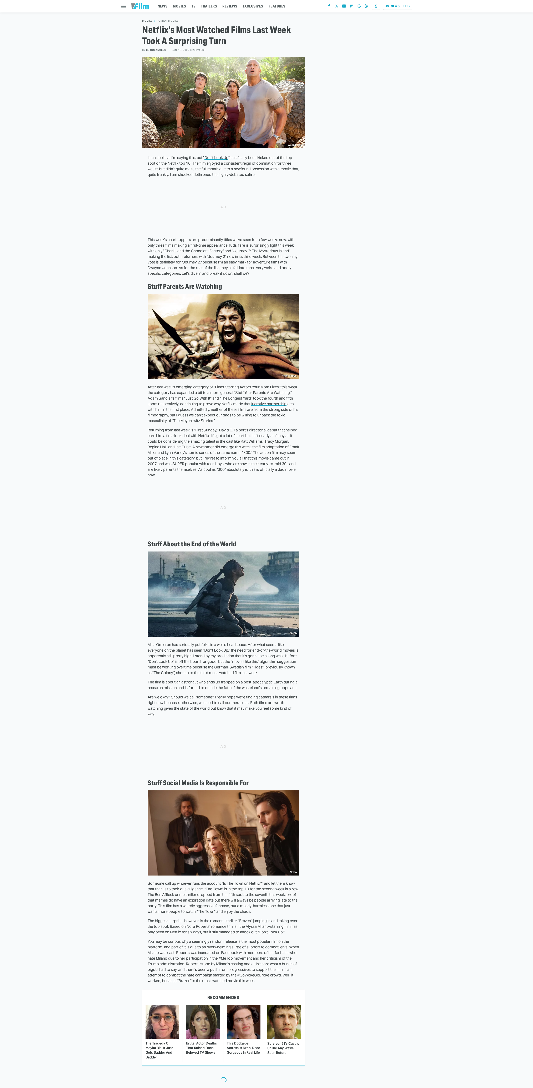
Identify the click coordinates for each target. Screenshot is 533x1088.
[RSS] (366, 7)
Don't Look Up (216, 157)
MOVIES (179, 6)
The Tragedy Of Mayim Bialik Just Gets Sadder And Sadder (159, 1050)
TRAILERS (209, 6)
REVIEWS (229, 6)
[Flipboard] (351, 7)
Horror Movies (168, 21)
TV (193, 6)
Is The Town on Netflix (241, 883)
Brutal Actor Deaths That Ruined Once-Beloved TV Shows (201, 1048)
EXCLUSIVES (253, 6)
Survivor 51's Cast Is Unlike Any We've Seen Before (283, 1048)
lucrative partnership (268, 403)
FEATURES (277, 6)
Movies (147, 21)
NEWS (162, 6)
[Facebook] (329, 7)
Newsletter (400, 6)
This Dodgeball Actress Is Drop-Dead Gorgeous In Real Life (243, 1048)
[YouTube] (344, 7)
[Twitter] (336, 7)
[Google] (359, 7)
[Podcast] (376, 6)
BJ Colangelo (156, 49)
